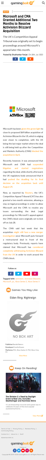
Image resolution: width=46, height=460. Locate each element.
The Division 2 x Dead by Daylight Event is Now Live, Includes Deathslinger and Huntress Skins (21, 399)
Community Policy (7, 431)
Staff (21, 434)
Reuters (29, 192)
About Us (14, 434)
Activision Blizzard (32, 279)
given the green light (31, 128)
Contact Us (5, 434)
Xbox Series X (34, 281)
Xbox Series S (21, 281)
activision (19, 279)
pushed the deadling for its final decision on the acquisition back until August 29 (23, 183)
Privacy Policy (17, 429)
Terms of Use (5, 429)
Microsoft (7, 281)
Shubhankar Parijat (19, 55)
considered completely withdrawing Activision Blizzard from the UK (23, 251)
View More (23, 356)
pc (13, 281)
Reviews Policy (30, 429)
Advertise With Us (7, 437)
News (6, 12)
